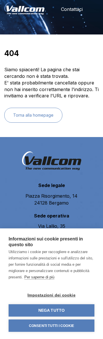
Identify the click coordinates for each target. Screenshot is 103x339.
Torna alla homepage (33, 115)
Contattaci (71, 9)
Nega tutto (51, 310)
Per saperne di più (39, 277)
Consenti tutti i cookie (51, 326)
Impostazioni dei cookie (51, 295)
